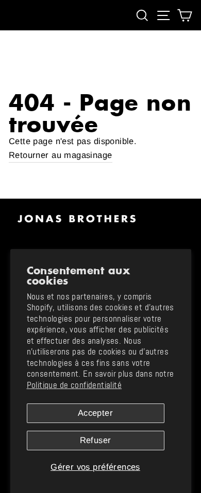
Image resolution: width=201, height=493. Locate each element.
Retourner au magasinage (60, 155)
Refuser (95, 440)
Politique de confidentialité (74, 385)
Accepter (95, 413)
